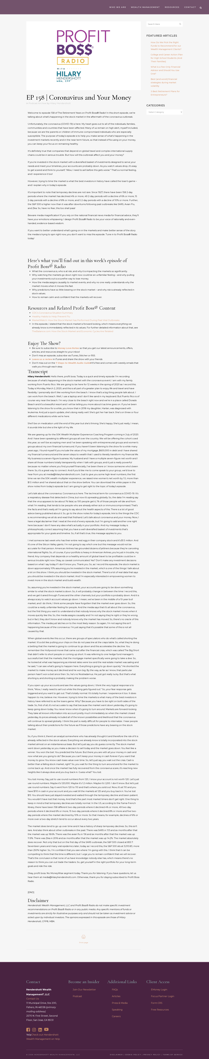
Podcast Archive (37, 103)
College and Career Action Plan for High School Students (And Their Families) (167, 58)
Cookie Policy (133, 1055)
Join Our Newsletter (84, 989)
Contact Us (32, 998)
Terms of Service (173, 1055)
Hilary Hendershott (60, 103)
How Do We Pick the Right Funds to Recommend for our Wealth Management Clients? (166, 46)
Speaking (117, 1009)
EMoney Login (159, 989)
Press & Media (120, 1003)
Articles (116, 996)
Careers (116, 1016)
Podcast (77, 996)
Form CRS (156, 1003)
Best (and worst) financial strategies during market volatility (164, 82)
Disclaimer (116, 1055)
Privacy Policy (152, 1055)
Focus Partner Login (162, 996)
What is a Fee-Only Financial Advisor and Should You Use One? (165, 70)
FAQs (115, 989)
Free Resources (160, 1009)
